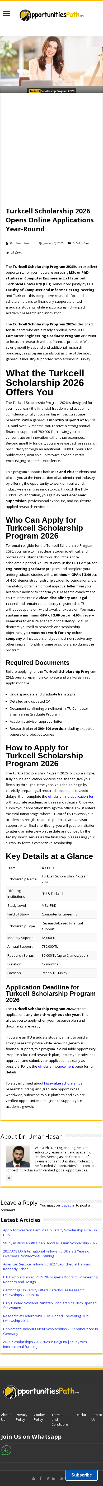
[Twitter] (48, 1478)
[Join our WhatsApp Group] (6, 1449)
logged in (68, 1205)
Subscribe (81, 1475)
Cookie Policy (39, 1417)
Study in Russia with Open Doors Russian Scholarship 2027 (50, 1243)
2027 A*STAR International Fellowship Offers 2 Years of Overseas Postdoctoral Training (47, 1253)
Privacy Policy (21, 1417)
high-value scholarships (63, 1083)
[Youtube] (61, 1478)
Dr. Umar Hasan (20, 243)
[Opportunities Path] (51, 13)
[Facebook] (42, 1478)
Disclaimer (84, 1414)
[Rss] (34, 1478)
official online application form (72, 796)
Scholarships (81, 243)
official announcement (56, 1066)
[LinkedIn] (55, 1478)
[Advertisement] (51, 152)
